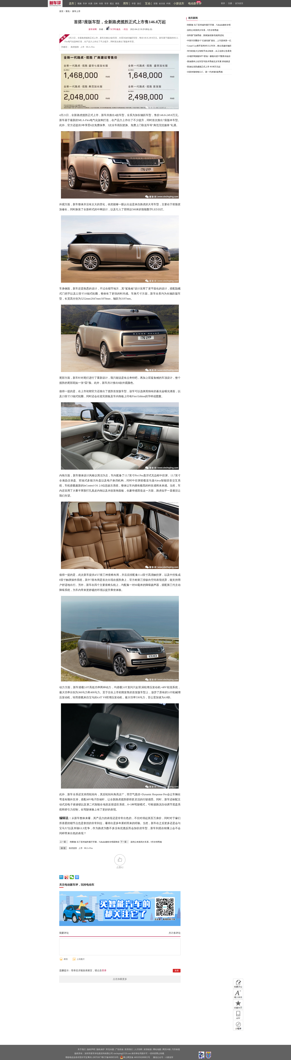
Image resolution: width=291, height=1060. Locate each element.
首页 (61, 11)
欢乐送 (162, 3)
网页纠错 (167, 1049)
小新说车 (178, 3)
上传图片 (81, 959)
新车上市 (76, 11)
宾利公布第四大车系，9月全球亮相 (146, 842)
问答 (101, 3)
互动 (147, 3)
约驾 (168, 3)
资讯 (117, 3)
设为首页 (239, 3)
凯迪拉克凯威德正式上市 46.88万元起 (203, 67)
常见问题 (110, 1049)
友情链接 (148, 1049)
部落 (156, 3)
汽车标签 (176, 1049)
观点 (112, 3)
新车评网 (93, 29)
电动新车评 (195, 3)
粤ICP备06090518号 (110, 1057)
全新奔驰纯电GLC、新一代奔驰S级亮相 (205, 72)
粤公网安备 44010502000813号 (136, 1057)
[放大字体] (238, 994)
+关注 (125, 29)
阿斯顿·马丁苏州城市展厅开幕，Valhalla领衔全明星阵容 (94, 842)
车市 (106, 3)
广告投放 (119, 1049)
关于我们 (82, 1049)
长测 (90, 3)
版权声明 (91, 1049)
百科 (96, 3)
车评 (85, 3)
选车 (71, 3)
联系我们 (129, 1049)
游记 (139, 3)
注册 (230, 3)
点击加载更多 (120, 979)
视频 (79, 3)
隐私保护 (100, 1049)
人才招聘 (138, 1049)
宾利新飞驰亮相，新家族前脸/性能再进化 (205, 35)
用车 (125, 3)
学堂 (134, 3)
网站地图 (157, 1049)
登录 (223, 3)
